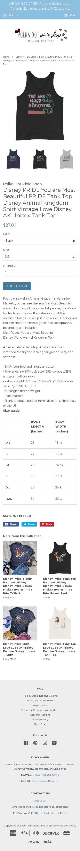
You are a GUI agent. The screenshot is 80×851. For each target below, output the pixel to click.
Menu (13, 15)
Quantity (9, 266)
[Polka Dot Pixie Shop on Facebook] (25, 743)
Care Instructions (40, 714)
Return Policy (40, 705)
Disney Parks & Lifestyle (45, 774)
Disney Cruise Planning (45, 781)
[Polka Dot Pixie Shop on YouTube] (54, 743)
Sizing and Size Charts (40, 700)
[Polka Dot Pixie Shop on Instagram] (44, 743)
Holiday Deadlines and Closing (40, 695)
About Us (40, 800)
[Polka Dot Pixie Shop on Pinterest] (35, 743)
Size (6, 250)
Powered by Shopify (64, 825)
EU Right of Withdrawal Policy (49, 813)
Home (6, 57)
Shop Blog (40, 724)
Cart (73, 15)
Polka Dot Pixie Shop (39, 825)
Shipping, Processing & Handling (40, 710)
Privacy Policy (40, 719)
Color (6, 234)
